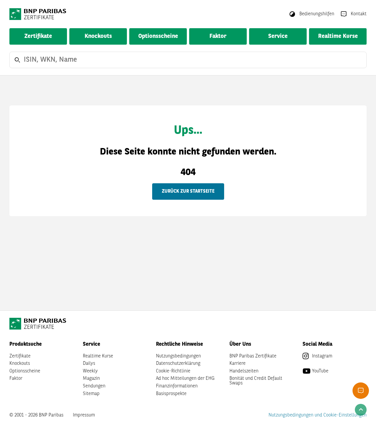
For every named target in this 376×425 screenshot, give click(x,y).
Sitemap (91, 394)
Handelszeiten (243, 371)
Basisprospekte (171, 394)
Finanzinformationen (177, 386)
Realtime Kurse (338, 36)
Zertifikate (38, 36)
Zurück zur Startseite (188, 191)
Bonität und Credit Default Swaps (255, 381)
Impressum (84, 415)
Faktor (217, 36)
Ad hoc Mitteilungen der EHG (185, 378)
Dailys (89, 363)
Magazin (91, 378)
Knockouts (98, 36)
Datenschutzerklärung (178, 363)
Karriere (237, 363)
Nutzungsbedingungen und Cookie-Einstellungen (317, 415)
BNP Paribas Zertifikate (252, 356)
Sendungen (94, 386)
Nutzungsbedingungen (178, 356)
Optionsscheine (158, 36)
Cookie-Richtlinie (173, 371)
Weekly (90, 371)
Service (278, 36)
